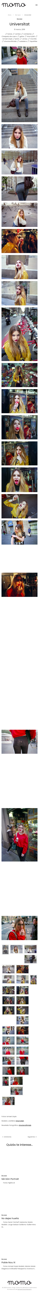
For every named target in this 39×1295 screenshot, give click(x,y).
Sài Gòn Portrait (10, 1179)
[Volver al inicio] (14, 5)
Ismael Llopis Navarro (25, 1289)
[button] (37, 5)
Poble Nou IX (8, 1262)
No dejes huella (10, 1218)
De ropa (19, 19)
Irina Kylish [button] (20, 1121)
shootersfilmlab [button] (25, 1125)
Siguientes (31, 1137)
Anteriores (7, 1137)
